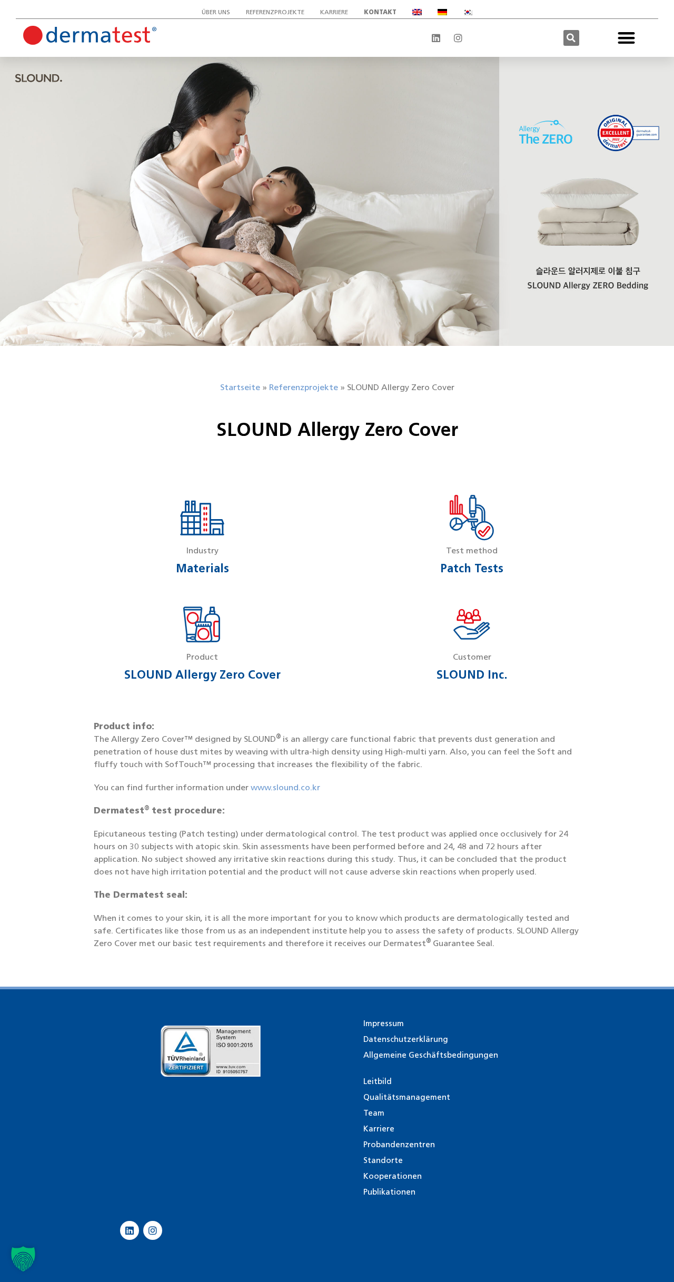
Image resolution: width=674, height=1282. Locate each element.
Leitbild (377, 1081)
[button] (571, 38)
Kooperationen (392, 1176)
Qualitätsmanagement (406, 1097)
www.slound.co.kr (285, 787)
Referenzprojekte (275, 12)
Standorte (383, 1160)
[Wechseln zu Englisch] (417, 12)
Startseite (240, 387)
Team (373, 1113)
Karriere (334, 12)
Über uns (216, 12)
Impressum (383, 1023)
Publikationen (389, 1192)
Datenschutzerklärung (405, 1039)
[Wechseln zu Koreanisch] (467, 12)
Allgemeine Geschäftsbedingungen (430, 1055)
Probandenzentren (399, 1144)
